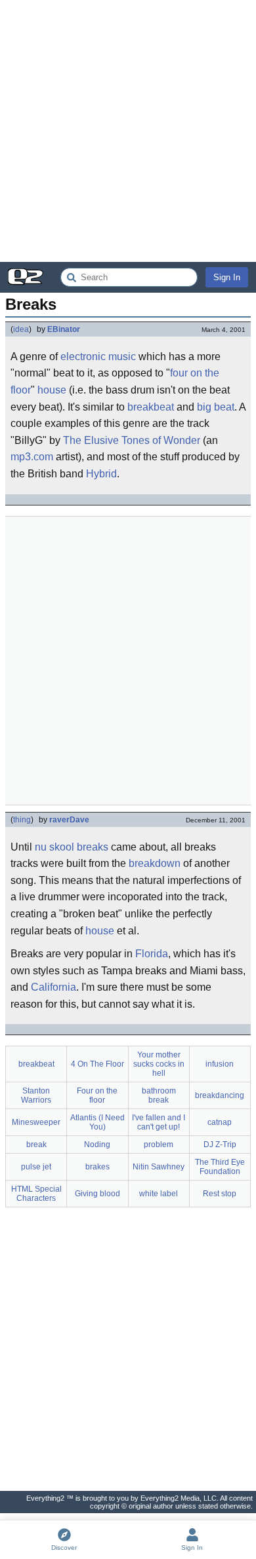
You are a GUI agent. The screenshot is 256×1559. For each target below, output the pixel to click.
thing (22, 819)
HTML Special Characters (36, 1193)
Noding (97, 1144)
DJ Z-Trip (219, 1144)
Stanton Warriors (36, 1095)
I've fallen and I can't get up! (158, 1122)
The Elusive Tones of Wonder (131, 440)
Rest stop (219, 1193)
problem (158, 1144)
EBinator (63, 329)
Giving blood (97, 1193)
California (53, 987)
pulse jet (36, 1166)
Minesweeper (36, 1122)
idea (21, 329)
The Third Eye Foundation (220, 1167)
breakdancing (219, 1095)
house (51, 389)
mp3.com (32, 456)
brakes (97, 1166)
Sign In (226, 277)
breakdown (155, 863)
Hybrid (101, 473)
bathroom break (159, 1095)
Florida (151, 953)
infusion (219, 1064)
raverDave (69, 819)
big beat (215, 407)
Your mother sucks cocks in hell (158, 1064)
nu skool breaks (71, 847)
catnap (219, 1122)
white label (158, 1193)
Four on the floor (97, 1095)
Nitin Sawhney (158, 1166)
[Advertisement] (128, 131)
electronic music (98, 356)
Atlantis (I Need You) (97, 1122)
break (36, 1144)
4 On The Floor (97, 1064)
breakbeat (150, 407)
